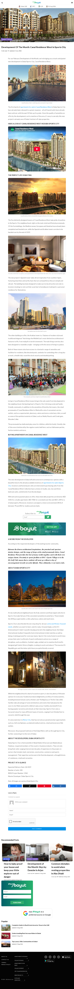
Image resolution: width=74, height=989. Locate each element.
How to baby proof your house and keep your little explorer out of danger (13, 870)
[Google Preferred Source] (37, 913)
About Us (4, 956)
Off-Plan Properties (21, 971)
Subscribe (48, 517)
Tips (52, 859)
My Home (6, 859)
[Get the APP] (37, 528)
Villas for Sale (19, 960)
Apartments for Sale (21, 956)
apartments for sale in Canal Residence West (35, 107)
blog (36, 3)
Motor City (27, 720)
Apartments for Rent (20, 964)
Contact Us (5, 959)
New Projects (19, 975)
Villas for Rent (19, 968)
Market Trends (7, 39)
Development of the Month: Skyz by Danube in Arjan (37, 866)
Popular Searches (17, 979)
